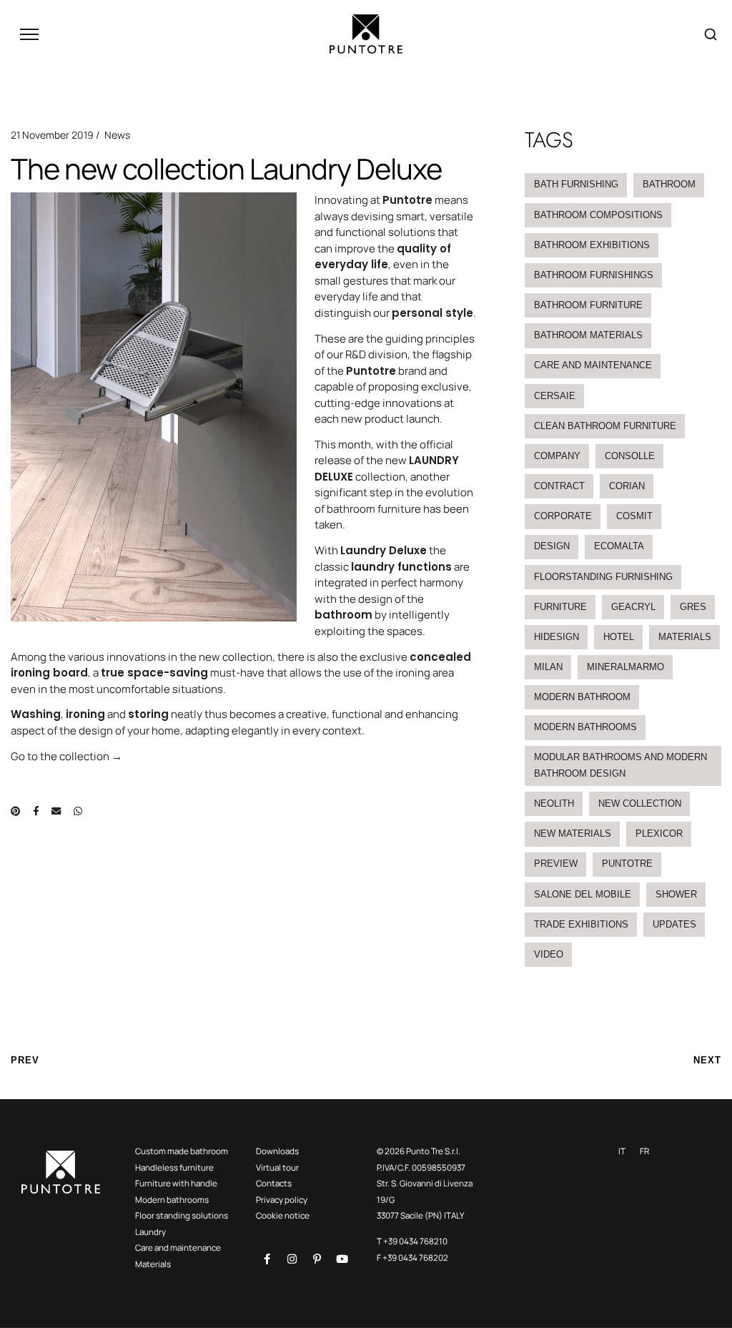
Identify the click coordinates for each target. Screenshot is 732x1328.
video (548, 954)
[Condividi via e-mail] (56, 811)
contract (559, 486)
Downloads (277, 1151)
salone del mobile (582, 894)
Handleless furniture (174, 1167)
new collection (639, 803)
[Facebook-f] (266, 1258)
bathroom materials (588, 335)
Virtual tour (277, 1167)
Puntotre (627, 863)
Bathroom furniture (588, 305)
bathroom (669, 184)
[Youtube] (341, 1258)
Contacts (274, 1183)
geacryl (633, 606)
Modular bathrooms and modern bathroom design (620, 765)
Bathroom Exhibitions (592, 245)
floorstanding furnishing (603, 576)
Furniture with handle (176, 1183)
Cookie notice (283, 1215)
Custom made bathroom (181, 1151)
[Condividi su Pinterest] (15, 811)
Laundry (150, 1231)
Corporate (563, 516)
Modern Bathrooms (585, 727)
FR (644, 1151)
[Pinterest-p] (316, 1258)
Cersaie (554, 395)
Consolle (630, 456)
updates (674, 924)
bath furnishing (576, 184)
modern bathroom (582, 697)
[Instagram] (291, 1258)
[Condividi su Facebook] (36, 811)
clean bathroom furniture (605, 425)
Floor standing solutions (181, 1215)
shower (676, 894)
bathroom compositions (598, 215)
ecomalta (619, 546)
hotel (618, 636)
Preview (556, 863)
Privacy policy (281, 1199)
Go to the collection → (66, 756)
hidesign (556, 636)
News (117, 135)
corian (627, 486)
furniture (560, 606)
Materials (684, 636)
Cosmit (634, 516)
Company (557, 456)
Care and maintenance (593, 365)
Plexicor (659, 833)
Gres (693, 606)
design (552, 546)
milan (548, 666)
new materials (572, 833)
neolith (554, 803)
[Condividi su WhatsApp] (78, 811)
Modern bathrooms (172, 1199)
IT (621, 1151)
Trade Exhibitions (581, 924)
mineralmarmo (625, 666)
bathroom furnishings (593, 275)
